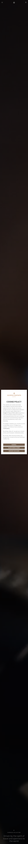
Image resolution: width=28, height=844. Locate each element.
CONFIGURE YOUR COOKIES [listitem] (14, 451)
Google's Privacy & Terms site (10, 413)
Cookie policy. (6, 428)
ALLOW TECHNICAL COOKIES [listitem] (14, 447)
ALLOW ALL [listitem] (14, 444)
